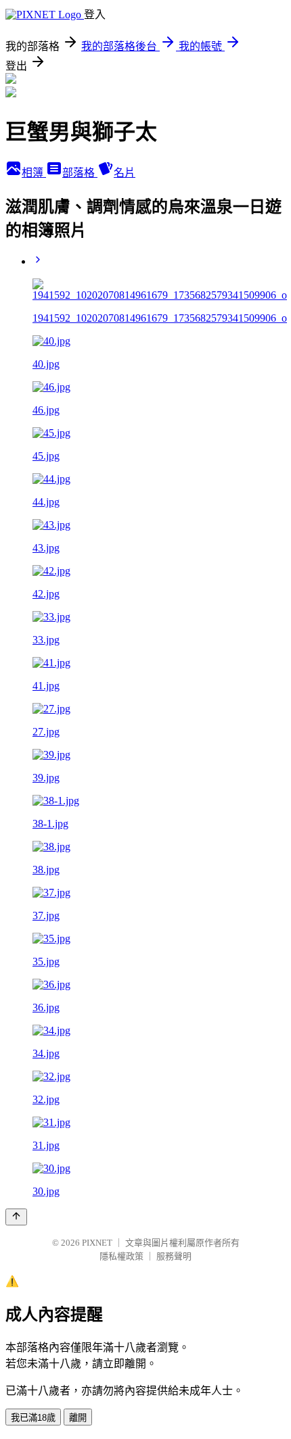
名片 (124, 172)
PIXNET (97, 1243)
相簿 (34, 172)
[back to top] (16, 1217)
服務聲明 (174, 1256)
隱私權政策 (121, 1256)
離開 (78, 1418)
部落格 (79, 172)
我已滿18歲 (33, 1418)
